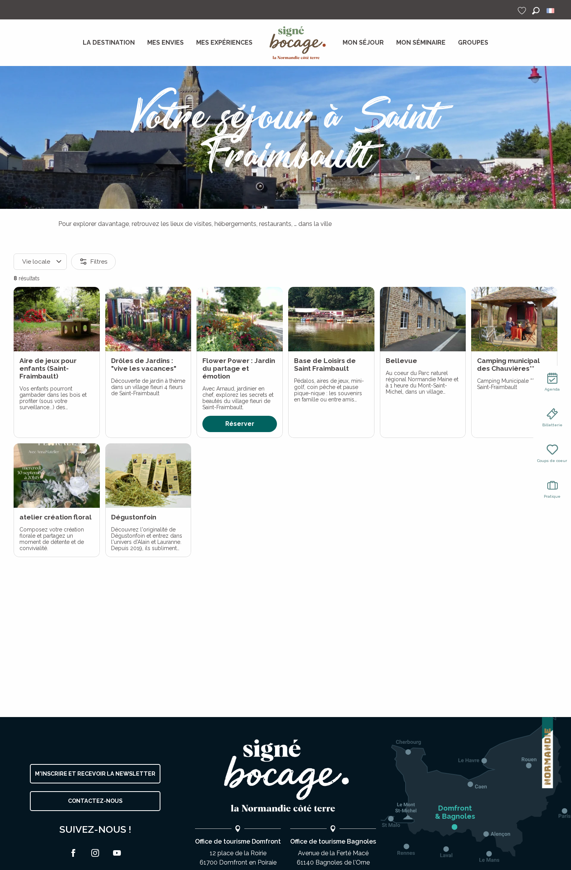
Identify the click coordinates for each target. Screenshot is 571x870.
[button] (536, 10)
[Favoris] (523, 10)
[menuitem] (109, 42)
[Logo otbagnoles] (285, 776)
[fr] (551, 10)
